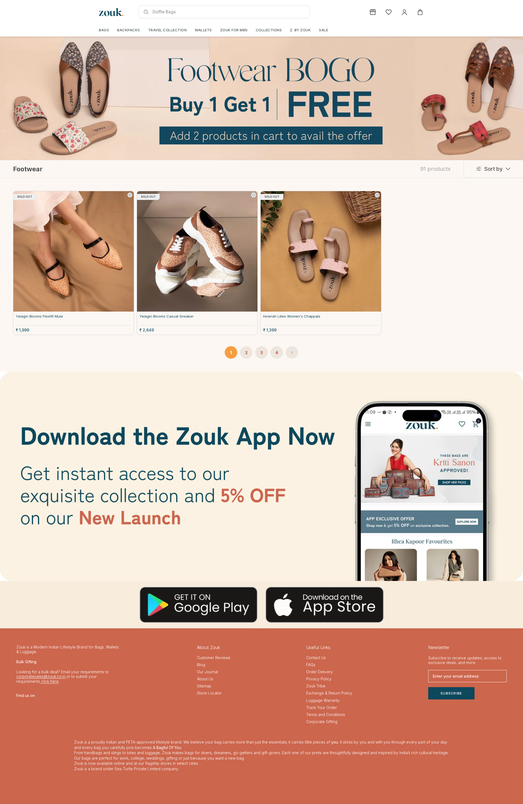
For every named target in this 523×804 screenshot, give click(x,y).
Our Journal (207, 671)
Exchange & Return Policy (329, 693)
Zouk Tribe (316, 686)
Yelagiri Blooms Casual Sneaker (166, 316)
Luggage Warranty (323, 700)
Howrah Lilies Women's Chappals (291, 316)
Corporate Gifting (321, 721)
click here (49, 681)
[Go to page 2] (292, 352)
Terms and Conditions (325, 714)
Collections (269, 30)
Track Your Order (321, 707)
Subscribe (451, 693)
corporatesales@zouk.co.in (40, 676)
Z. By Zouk (300, 30)
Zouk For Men (234, 30)
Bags (104, 30)
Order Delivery (319, 671)
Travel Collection (167, 30)
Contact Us (316, 657)
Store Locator (209, 693)
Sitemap (204, 686)
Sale (323, 30)
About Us (205, 679)
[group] (261, 476)
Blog (201, 664)
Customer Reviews (213, 657)
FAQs (310, 664)
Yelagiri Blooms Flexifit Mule (39, 316)
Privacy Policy (319, 679)
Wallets (203, 30)
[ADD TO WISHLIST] (129, 195)
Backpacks (128, 30)
